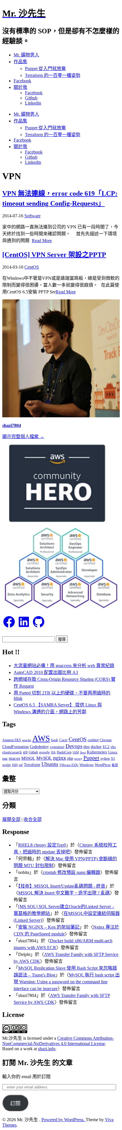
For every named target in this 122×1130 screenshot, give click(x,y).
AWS (41, 738)
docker (96, 746)
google (44, 752)
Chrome (106, 740)
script (6, 765)
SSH (15, 765)
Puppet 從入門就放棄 (45, 68)
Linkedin (33, 103)
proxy (78, 758)
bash (54, 740)
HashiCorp (64, 752)
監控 (115, 765)
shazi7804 (11, 425)
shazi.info (46, 1048)
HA (53, 752)
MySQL (44, 758)
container (57, 747)
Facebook (22, 80)
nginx (59, 758)
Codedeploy (39, 747)
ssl (21, 765)
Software (32, 215)
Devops (74, 746)
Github (31, 97)
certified (93, 740)
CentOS (31, 267)
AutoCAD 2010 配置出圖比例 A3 (46, 672)
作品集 (20, 61)
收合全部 (33, 819)
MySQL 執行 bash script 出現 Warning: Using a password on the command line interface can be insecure (67, 981)
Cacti (63, 740)
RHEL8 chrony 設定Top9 (42, 845)
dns (86, 746)
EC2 (106, 747)
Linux (112, 752)
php (70, 758)
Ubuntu (49, 764)
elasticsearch (12, 752)
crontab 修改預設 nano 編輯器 (71, 872)
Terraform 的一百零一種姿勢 (52, 75)
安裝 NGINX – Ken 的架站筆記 (48, 927)
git (25, 751)
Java (83, 752)
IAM (76, 752)
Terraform (32, 765)
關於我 (20, 87)
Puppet (91, 758)
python (105, 759)
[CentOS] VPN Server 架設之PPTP (54, 254)
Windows (86, 765)
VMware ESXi (68, 765)
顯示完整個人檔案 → (23, 436)
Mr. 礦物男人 (26, 54)
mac (5, 759)
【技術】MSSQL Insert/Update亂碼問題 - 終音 (61, 886)
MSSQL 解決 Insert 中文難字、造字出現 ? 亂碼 (64, 892)
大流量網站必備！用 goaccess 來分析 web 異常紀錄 (64, 665)
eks (113, 747)
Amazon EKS (11, 740)
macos (14, 758)
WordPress (103, 765)
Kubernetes (97, 751)
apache (26, 740)
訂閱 (15, 1103)
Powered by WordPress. (63, 1119)
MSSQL (28, 758)
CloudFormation (15, 747)
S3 (113, 758)
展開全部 (11, 819)
